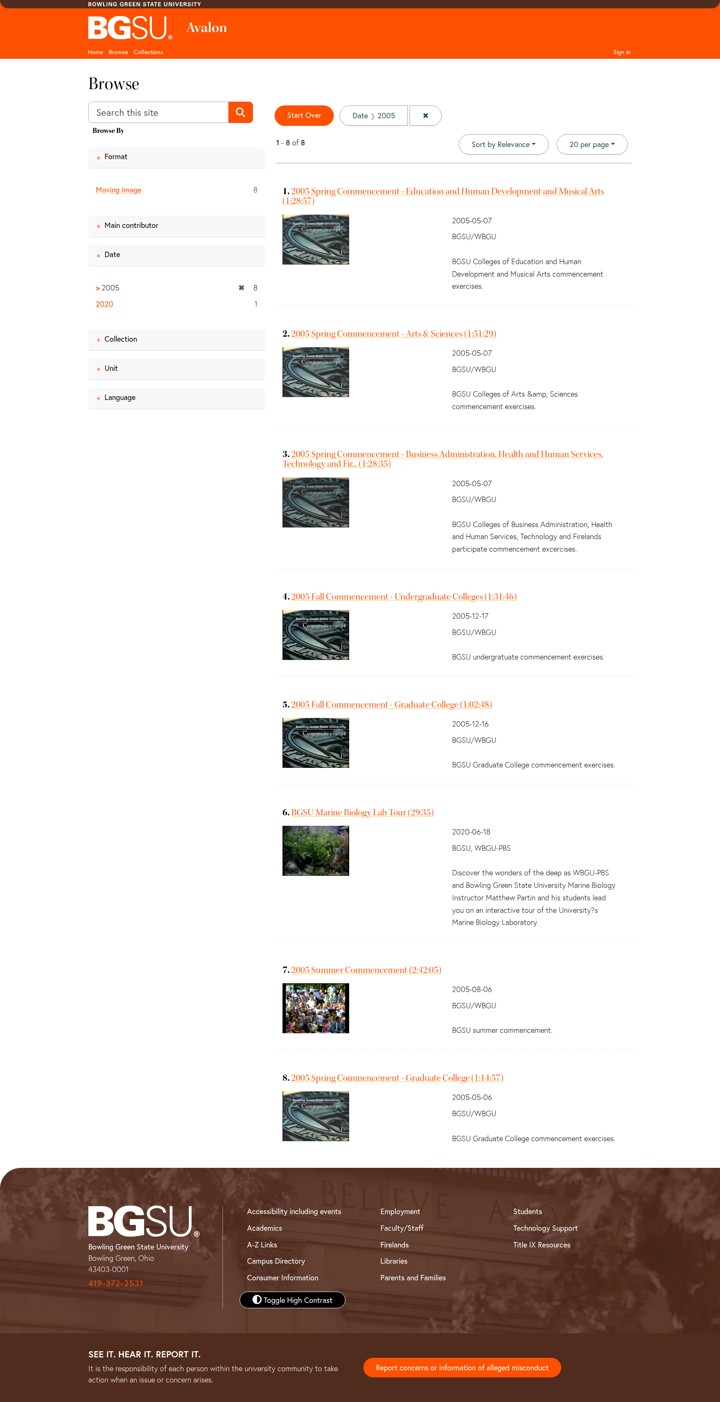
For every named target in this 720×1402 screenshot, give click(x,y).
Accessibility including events (294, 1211)
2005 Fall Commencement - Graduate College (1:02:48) (391, 704)
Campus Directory (276, 1261)
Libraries (394, 1261)
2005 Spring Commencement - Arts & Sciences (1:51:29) (393, 334)
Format (116, 156)
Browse (118, 52)
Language (120, 397)
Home (95, 52)
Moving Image (118, 190)
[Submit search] (240, 112)
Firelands (394, 1245)
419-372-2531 (115, 1283)
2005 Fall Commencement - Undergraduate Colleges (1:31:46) (404, 596)
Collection (121, 339)
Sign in (622, 52)
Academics (264, 1228)
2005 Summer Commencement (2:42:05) (366, 970)
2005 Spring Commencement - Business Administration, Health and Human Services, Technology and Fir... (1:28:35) (442, 459)
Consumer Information (282, 1277)
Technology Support (545, 1228)
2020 (104, 304)
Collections (148, 52)
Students (527, 1211)
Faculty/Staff (401, 1228)
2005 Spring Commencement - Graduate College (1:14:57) (397, 1078)
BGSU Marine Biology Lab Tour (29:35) (362, 812)
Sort (501, 144)
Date (112, 254)
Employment (400, 1211)
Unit (111, 368)
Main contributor (131, 225)
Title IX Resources (541, 1245)
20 (589, 144)
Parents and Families (413, 1277)
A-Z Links (262, 1245)
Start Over (304, 115)
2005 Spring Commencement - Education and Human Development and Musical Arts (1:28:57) (443, 196)
